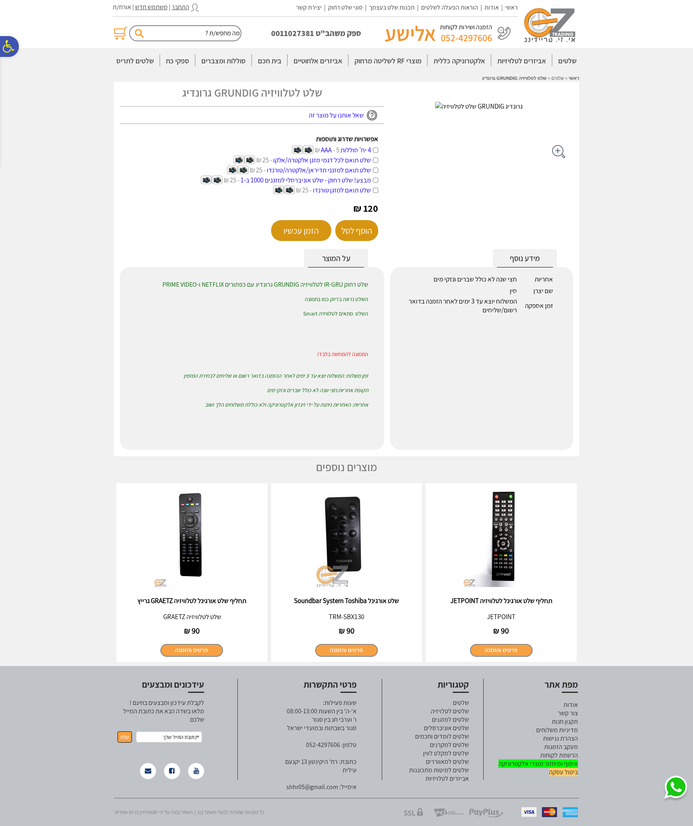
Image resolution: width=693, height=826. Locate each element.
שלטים (567, 60)
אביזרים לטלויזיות (521, 60)
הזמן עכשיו (301, 230)
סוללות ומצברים (223, 60)
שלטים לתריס (135, 60)
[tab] (336, 258)
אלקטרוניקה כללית (459, 60)
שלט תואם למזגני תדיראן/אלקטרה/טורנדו (310, 170)
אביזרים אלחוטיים (318, 60)
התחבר (180, 7)
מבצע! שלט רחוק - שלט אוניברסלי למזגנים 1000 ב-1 (297, 180)
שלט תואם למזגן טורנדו (333, 190)
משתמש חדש (151, 7)
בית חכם (270, 60)
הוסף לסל (356, 230)
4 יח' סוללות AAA (343, 150)
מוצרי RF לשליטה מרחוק (388, 60)
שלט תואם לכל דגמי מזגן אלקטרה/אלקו (313, 160)
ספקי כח (177, 60)
